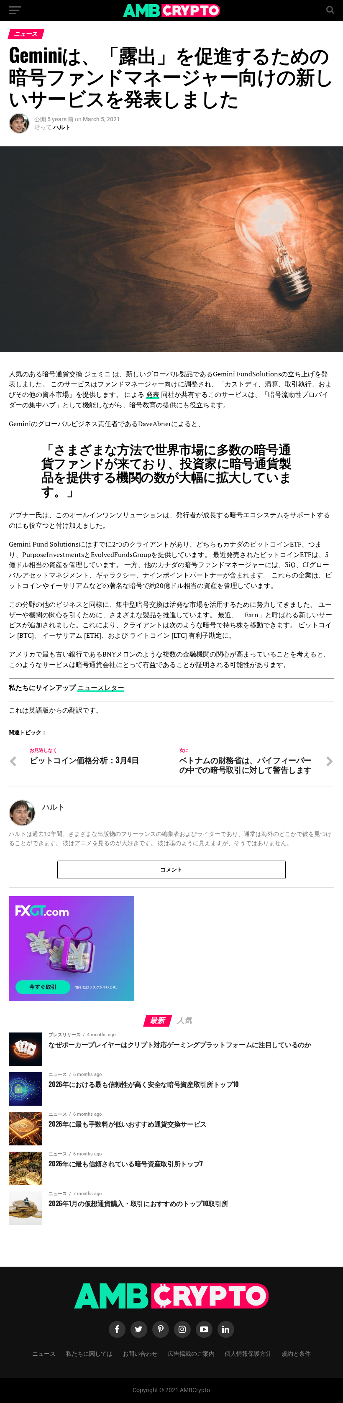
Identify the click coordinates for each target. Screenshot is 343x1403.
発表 (152, 394)
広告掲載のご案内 (191, 1353)
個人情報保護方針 (248, 1353)
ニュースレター (100, 687)
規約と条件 (296, 1353)
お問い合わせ (140, 1353)
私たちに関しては (89, 1353)
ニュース (44, 1353)
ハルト (62, 127)
